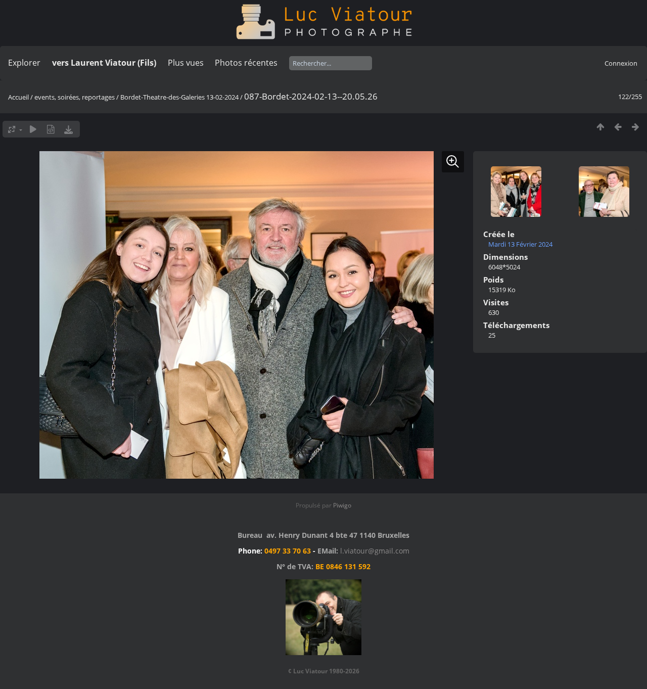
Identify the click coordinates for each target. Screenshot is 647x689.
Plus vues (186, 62)
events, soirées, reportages (75, 97)
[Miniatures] (600, 126)
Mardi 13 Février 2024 (520, 244)
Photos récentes (246, 62)
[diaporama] (33, 129)
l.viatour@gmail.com (374, 551)
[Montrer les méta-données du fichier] (51, 129)
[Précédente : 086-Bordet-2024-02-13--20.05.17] (618, 126)
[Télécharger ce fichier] (68, 129)
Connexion (621, 63)
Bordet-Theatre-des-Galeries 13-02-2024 (179, 97)
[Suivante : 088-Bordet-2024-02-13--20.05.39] (635, 126)
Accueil (18, 97)
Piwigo (342, 505)
